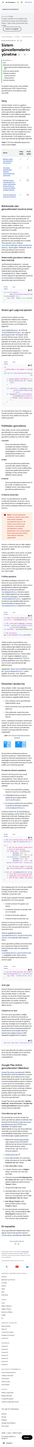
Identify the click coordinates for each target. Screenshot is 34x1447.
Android (4, 1277)
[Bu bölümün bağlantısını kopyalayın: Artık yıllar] (12, 985)
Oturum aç (28, 2)
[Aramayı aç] (18, 2)
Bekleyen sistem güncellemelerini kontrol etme (8, 161)
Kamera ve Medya (7, 1312)
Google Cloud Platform (9, 1423)
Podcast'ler (5, 1295)
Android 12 (5, 1361)
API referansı (5, 1378)
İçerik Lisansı (25, 1251)
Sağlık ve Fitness (6, 1309)
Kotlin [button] (6, 287)
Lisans (9, 1433)
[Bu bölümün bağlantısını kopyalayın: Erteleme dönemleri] (20, 495)
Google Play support (8, 1399)
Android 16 (5, 1349)
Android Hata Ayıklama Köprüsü (12, 1033)
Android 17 (5, 1346)
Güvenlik (4, 1283)
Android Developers (7, 37)
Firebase (4, 1420)
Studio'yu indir (6, 1381)
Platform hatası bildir (8, 1392)
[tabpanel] (17, 296)
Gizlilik (3, 1315)
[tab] (6, 287)
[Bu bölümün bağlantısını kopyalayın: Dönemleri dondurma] (26, 684)
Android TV (5, 1338)
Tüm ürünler (5, 1426)
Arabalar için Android (8, 1335)
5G (2, 1318)
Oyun (3, 1303)
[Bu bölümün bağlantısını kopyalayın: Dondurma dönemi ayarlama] (28, 770)
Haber (3, 1289)
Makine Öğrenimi (7, 1306)
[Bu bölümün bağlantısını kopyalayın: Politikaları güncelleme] (28, 426)
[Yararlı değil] (20, 40)
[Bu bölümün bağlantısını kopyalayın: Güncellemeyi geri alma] (24, 1114)
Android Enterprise (10, 9)
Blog (3, 1292)
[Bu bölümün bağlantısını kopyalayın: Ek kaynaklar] (17, 1227)
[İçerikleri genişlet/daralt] (11, 60)
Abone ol (27, 1437)
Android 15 (5, 1352)
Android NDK (5, 1385)
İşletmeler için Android (8, 1280)
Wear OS (4, 1329)
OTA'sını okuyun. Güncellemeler (12, 1235)
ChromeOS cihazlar (7, 1332)
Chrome (4, 1417)
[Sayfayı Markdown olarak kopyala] (25, 54)
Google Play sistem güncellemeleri (13, 1072)
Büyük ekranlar (6, 1326)
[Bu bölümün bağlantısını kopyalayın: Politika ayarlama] (18, 577)
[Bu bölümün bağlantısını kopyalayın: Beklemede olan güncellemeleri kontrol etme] (3, 212)
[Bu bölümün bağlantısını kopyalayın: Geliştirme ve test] (19, 1011)
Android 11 (5, 1364)
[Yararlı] (18, 40)
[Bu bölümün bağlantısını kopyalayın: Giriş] (8, 101)
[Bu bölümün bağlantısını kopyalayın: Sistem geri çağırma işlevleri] (3, 313)
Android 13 (5, 1358)
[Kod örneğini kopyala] (31, 290)
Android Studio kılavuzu (9, 1372)
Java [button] (13, 287)
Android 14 (5, 1355)
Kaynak (4, 1286)
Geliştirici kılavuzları (7, 1375)
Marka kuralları (17, 1433)
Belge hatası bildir (7, 1396)
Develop (17, 37)
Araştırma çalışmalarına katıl (10, 1402)
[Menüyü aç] (3, 2)
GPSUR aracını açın (11, 1155)
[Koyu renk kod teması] (29, 290)
